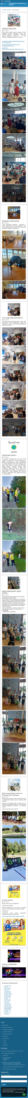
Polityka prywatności (7, 1034)
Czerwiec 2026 (7, 985)
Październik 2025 (8, 994)
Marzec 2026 (7, 989)
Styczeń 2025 (7, 1003)
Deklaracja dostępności (8, 1029)
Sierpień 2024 (7, 1009)
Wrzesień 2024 (7, 1008)
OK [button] (24, 1094)
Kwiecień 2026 (7, 988)
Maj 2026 (6, 987)
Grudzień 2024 (7, 1004)
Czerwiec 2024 (7, 1010)
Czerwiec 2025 (7, 997)
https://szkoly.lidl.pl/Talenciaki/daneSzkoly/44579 (13, 916)
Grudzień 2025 (7, 991)
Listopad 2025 (7, 992)
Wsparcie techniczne (8, 1027)
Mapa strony (6, 1038)
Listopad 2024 (7, 1005)
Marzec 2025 (7, 1001)
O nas (4, 1040)
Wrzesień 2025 (7, 995)
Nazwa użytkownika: (5, 1075)
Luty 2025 (6, 1002)
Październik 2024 (8, 1007)
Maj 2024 (6, 1011)
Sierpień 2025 (7, 996)
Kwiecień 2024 (7, 1012)
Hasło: (2, 1079)
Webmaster (5, 1025)
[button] (2, 1)
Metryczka (5, 1036)
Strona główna (6, 9)
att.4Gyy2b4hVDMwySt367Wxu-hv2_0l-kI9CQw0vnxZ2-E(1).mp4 (11, 45)
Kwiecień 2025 (7, 999)
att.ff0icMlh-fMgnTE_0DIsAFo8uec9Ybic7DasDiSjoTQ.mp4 (12, 48)
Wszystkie (6, 1014)
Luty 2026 (6, 990)
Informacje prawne (7, 1031)
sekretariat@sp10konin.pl (9, 1053)
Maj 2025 (6, 998)
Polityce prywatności (19, 1092)
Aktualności (15, 9)
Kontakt (5, 1043)
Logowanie (7, 1)
